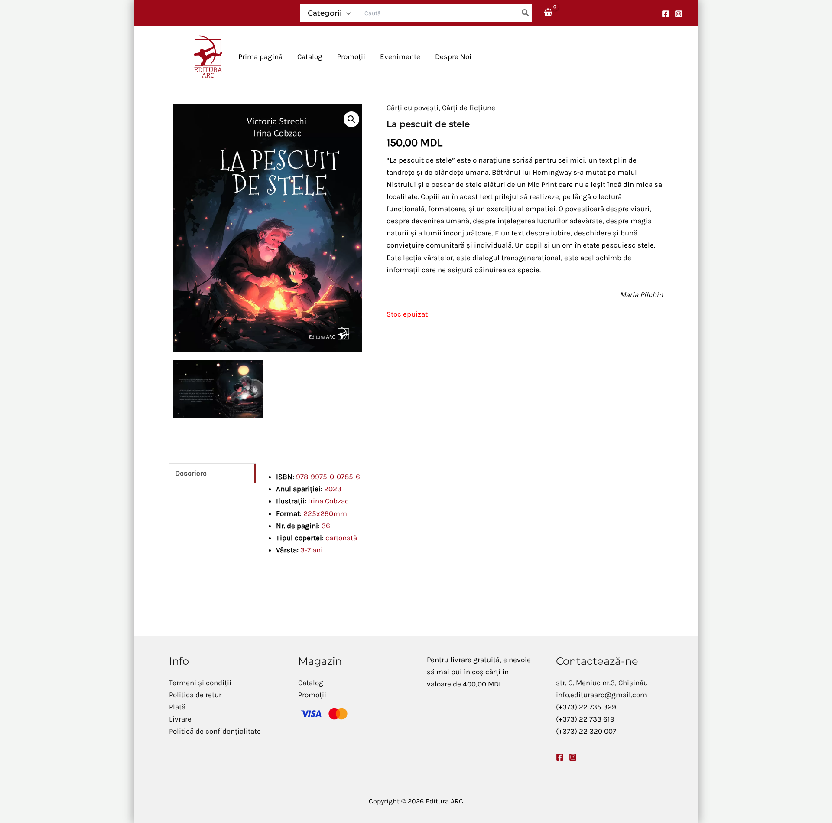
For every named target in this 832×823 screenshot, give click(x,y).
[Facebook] (666, 14)
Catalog (310, 682)
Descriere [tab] (191, 473)
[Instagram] (678, 14)
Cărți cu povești (413, 107)
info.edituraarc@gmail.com (601, 694)
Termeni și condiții (200, 682)
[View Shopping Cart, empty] (548, 13)
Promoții (312, 694)
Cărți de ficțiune (468, 107)
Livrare (180, 719)
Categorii (325, 13)
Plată (177, 706)
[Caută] (525, 13)
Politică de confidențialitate (215, 731)
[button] (346, 13)
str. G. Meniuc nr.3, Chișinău (602, 682)
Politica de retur (195, 694)
